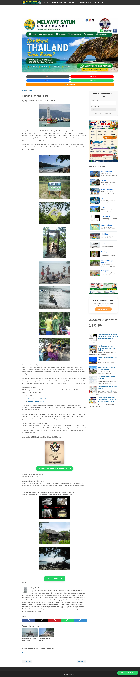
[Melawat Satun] (31, 2)
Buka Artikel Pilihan (103, 309)
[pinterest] (54, 620)
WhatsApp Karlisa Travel (128, 673)
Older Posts (81, 661)
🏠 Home (48, 76)
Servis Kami (99, 2)
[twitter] (41, 620)
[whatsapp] (67, 620)
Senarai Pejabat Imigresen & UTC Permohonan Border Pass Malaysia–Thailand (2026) (107, 400)
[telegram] (80, 620)
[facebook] (28, 620)
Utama (46, 2)
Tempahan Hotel (86, 2)
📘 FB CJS (48, 80)
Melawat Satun (72, 674)
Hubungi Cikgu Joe (30, 7)
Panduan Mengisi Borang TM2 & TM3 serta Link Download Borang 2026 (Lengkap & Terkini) (108, 336)
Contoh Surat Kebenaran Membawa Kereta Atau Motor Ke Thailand (107, 348)
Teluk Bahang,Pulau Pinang (36, 401)
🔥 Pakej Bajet (92, 76)
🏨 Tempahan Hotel (70, 84)
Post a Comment (50, 101)
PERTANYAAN (56, 579)
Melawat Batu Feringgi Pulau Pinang (38, 398)
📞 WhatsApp (92, 80)
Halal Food (73, 2)
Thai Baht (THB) (95, 106)
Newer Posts (27, 661)
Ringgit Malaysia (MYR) (97, 100)
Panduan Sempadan (59, 2)
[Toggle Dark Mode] (113, 5)
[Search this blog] (116, 5)
